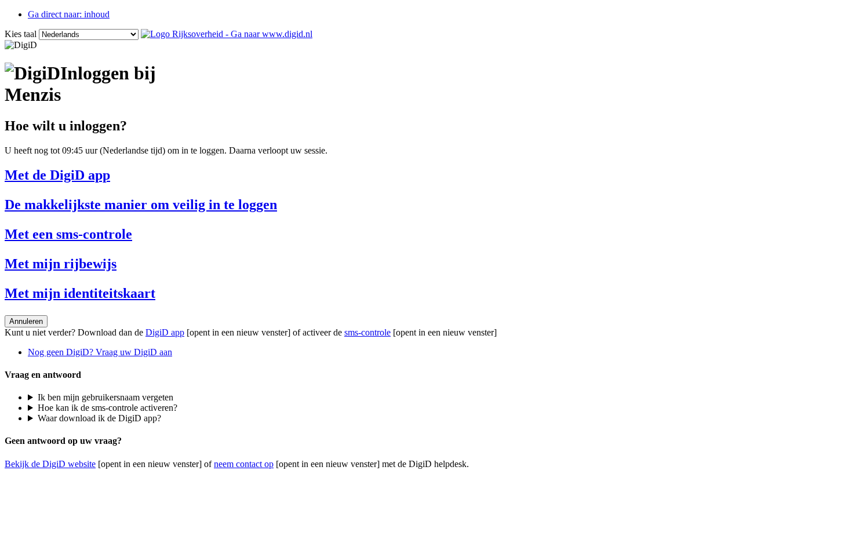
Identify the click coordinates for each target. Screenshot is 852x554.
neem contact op (244, 464)
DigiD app (164, 332)
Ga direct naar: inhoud (69, 14)
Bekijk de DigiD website (50, 464)
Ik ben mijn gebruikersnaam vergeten (105, 397)
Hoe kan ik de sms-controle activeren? (107, 408)
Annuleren (26, 321)
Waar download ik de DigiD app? (99, 418)
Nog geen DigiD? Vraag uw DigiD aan (100, 352)
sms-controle (367, 332)
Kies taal (21, 34)
